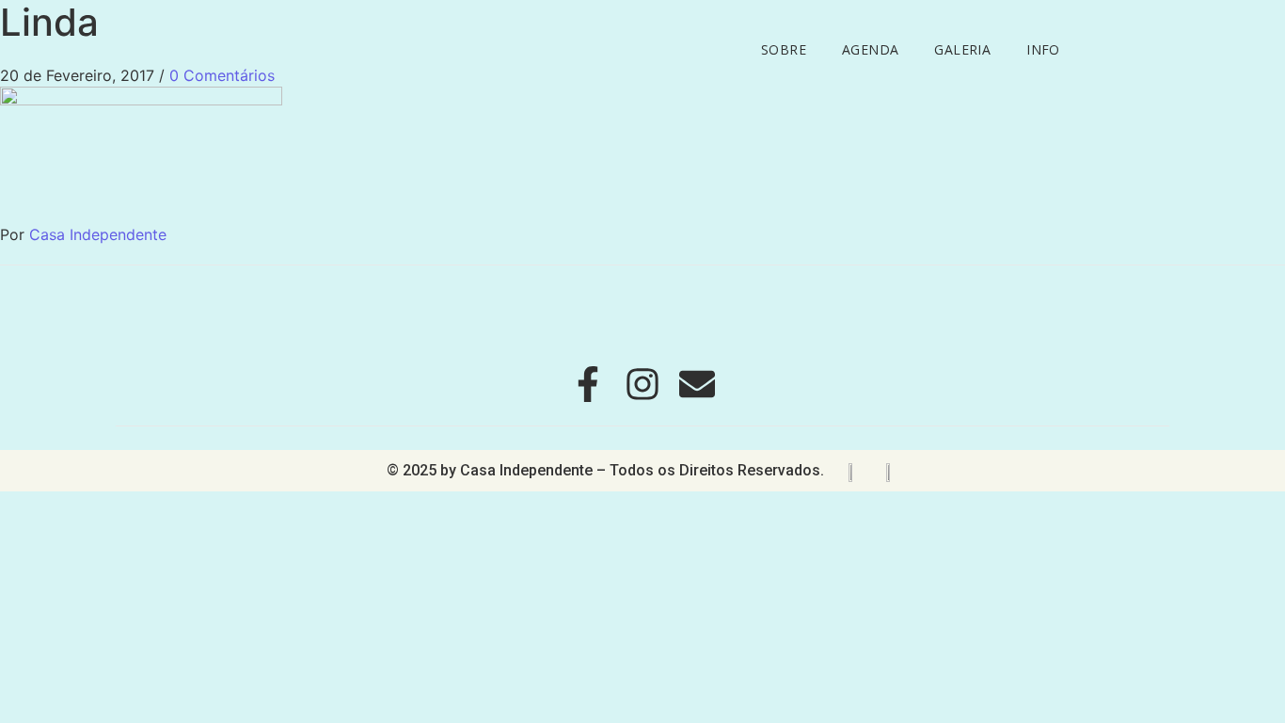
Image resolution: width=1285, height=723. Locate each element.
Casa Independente (98, 234)
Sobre (783, 49)
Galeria (962, 49)
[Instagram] (642, 384)
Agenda (870, 49)
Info (1043, 49)
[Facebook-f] (588, 384)
